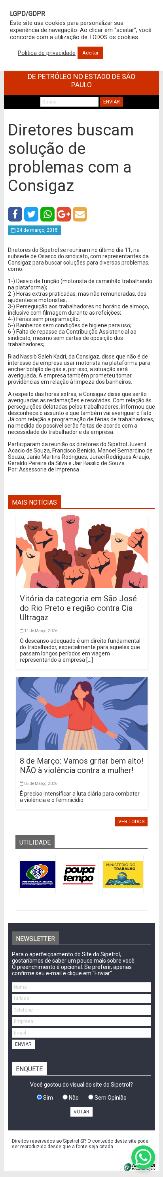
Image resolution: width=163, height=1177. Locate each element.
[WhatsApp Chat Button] (143, 1157)
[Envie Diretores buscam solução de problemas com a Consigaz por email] (80, 214)
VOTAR (81, 1112)
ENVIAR (111, 102)
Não (73, 1097)
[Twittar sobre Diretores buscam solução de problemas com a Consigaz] (31, 214)
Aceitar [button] (90, 53)
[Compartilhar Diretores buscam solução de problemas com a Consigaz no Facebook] (15, 214)
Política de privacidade (47, 52)
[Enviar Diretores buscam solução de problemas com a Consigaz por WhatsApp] (47, 214)
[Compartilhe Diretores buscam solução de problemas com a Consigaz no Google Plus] (64, 214)
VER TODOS (131, 821)
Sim (47, 1097)
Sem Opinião (110, 1097)
